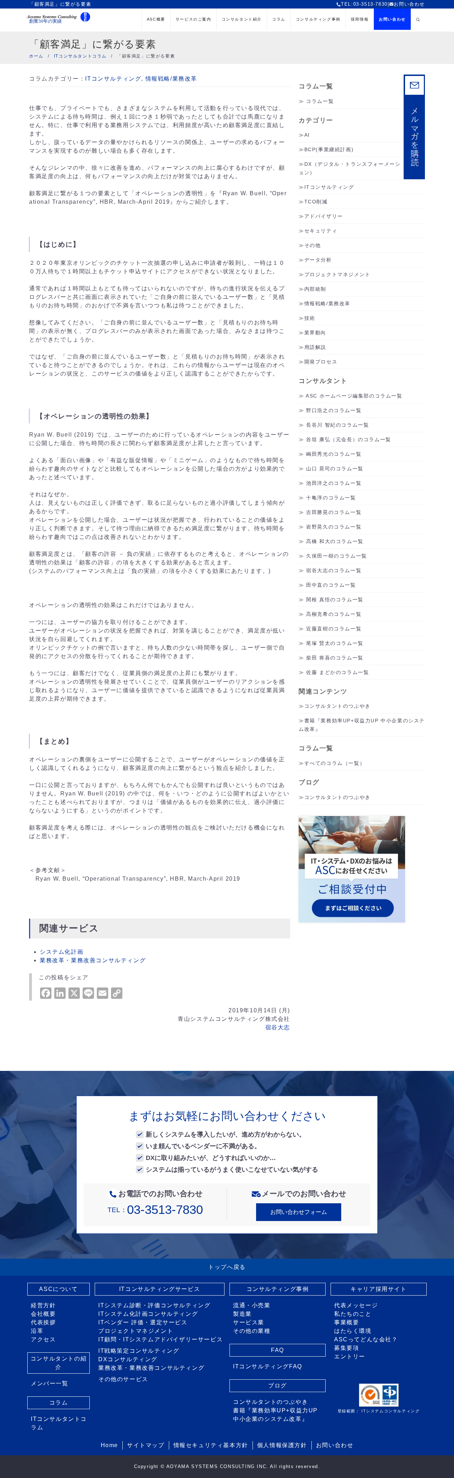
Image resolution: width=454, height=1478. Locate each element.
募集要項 (346, 1348)
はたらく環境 (353, 1331)
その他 (312, 245)
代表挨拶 (43, 1322)
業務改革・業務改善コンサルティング (151, 1368)
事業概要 (346, 1322)
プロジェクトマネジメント (337, 274)
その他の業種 (252, 1331)
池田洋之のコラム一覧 (333, 483)
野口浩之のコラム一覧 (333, 410)
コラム (279, 19)
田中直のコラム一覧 (331, 585)
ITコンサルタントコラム (59, 1423)
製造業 (242, 1314)
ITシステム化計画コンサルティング (148, 1314)
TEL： (155, 1210)
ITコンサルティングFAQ (267, 1366)
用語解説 (315, 347)
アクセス (43, 1339)
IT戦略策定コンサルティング (138, 1351)
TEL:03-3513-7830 (364, 4)
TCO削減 (316, 201)
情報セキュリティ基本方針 (210, 1445)
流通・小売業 (252, 1305)
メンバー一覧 (49, 1383)
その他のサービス (123, 1379)
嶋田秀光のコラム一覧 (333, 454)
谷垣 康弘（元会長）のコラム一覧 (348, 439)
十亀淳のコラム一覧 (331, 497)
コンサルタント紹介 (242, 19)
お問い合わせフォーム (298, 1212)
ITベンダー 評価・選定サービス (143, 1322)
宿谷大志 (277, 1027)
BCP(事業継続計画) (329, 149)
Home (109, 1445)
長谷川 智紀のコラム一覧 (337, 425)
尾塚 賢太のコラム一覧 (335, 643)
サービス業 (248, 1322)
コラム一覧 (320, 101)
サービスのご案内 (193, 19)
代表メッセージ (356, 1305)
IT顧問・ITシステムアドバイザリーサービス (160, 1339)
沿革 (37, 1331)
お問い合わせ (409, 4)
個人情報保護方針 (282, 1445)
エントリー (349, 1356)
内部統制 (315, 289)
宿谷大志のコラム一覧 (333, 570)
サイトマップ (146, 1445)
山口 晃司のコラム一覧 (335, 468)
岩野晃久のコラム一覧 (333, 527)
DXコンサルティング (127, 1359)
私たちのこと (353, 1314)
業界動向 (315, 332)
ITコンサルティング (113, 79)
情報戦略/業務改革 (171, 79)
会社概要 (43, 1314)
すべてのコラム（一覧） (334, 763)
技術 (309, 318)
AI (307, 135)
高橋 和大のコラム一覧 (335, 541)
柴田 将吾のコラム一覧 (335, 658)
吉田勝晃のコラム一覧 (333, 512)
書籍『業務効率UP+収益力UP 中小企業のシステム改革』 (275, 1414)
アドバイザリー (323, 216)
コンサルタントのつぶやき (337, 706)
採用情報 (360, 19)
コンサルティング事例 (318, 19)
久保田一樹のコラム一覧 (336, 556)
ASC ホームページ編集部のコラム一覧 (354, 396)
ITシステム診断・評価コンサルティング (154, 1305)
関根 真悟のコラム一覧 (335, 599)
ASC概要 (156, 19)
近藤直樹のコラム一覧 (333, 628)
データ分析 (318, 260)
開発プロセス (321, 362)
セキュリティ (321, 231)
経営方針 (43, 1305)
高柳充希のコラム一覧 (333, 614)
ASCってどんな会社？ (366, 1339)
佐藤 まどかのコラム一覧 (337, 672)
